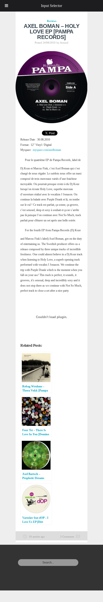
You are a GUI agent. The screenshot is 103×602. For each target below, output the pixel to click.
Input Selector (51, 6)
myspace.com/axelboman (47, 150)
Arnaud (64, 42)
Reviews (51, 20)
